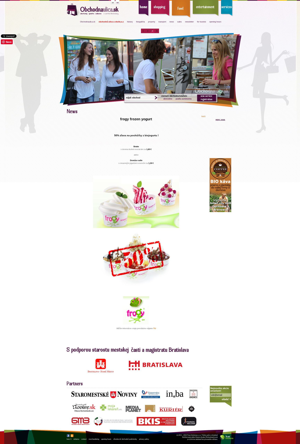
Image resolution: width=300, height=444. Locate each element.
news (171, 22)
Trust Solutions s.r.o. (194, 435)
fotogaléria (140, 22)
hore (69, 439)
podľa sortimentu (184, 99)
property (151, 22)
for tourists (201, 22)
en (117, 3)
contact (84, 439)
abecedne (167, 99)
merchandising (94, 439)
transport (162, 22)
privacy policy (144, 439)
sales (179, 22)
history (130, 22)
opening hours (215, 22)
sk (113, 3)
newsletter (189, 22)
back (203, 116)
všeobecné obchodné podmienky (125, 439)
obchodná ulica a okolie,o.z (111, 22)
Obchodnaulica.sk (87, 22)
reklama (76, 439)
